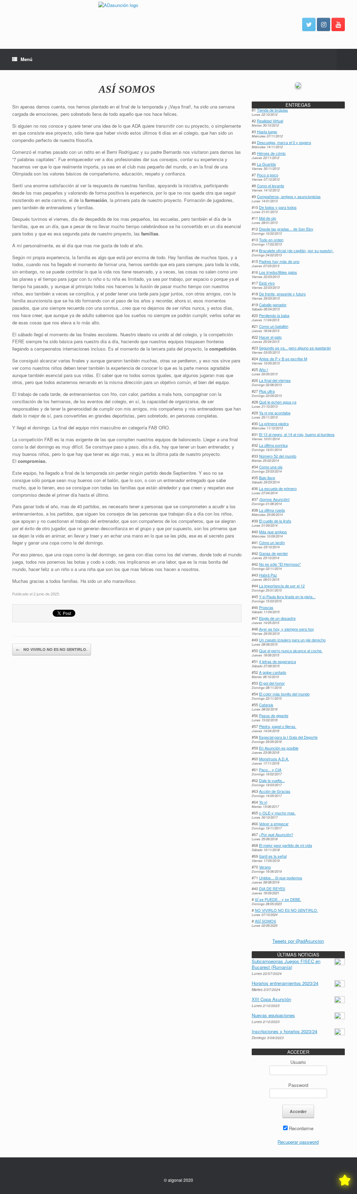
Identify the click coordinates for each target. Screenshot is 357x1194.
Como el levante (270, 185)
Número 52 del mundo (277, 456)
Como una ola (270, 467)
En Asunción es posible (278, 748)
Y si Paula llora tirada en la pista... (287, 596)
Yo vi (263, 802)
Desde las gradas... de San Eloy (286, 229)
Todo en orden (271, 239)
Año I (263, 369)
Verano (265, 867)
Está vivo (267, 283)
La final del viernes (275, 380)
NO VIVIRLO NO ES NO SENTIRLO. (51, 649)
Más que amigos (273, 531)
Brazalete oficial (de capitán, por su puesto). (296, 250)
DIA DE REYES (272, 888)
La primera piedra (274, 423)
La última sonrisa (273, 445)
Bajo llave (267, 477)
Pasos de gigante (273, 715)
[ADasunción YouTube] (338, 24)
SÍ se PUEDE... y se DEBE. (278, 899)
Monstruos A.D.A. (274, 758)
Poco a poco (267, 175)
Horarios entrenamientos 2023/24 (285, 983)
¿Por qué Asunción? (276, 834)
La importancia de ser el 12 (282, 585)
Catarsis (266, 704)
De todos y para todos (278, 207)
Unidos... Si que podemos (280, 877)
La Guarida (266, 164)
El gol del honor (272, 683)
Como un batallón (273, 326)
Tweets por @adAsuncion (298, 941)
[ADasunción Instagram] (323, 24)
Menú (26, 59)
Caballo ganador (273, 304)
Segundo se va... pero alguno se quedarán (295, 348)
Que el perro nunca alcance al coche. (290, 650)
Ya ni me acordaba (274, 412)
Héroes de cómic (271, 153)
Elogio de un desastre (277, 618)
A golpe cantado (272, 672)
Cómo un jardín (272, 542)
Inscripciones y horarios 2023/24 (284, 1031)
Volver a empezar (274, 823)
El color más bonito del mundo (284, 694)
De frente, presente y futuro (282, 293)
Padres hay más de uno (279, 261)
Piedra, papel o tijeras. (277, 726)
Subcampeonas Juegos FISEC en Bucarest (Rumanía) (286, 964)
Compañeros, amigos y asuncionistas (289, 196)
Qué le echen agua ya (277, 402)
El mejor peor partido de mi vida (285, 845)
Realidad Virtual (270, 120)
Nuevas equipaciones (273, 1015)
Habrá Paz (268, 575)
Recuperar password (298, 1142)
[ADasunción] (178, 24)
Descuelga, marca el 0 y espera (284, 142)
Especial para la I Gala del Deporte (288, 737)
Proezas (266, 607)
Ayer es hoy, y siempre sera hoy (286, 629)
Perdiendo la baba (274, 315)
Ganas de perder (273, 553)
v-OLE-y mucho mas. (277, 813)
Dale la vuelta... (272, 780)
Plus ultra (267, 391)
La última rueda (272, 510)
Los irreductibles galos (278, 272)
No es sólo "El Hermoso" (280, 564)
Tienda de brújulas (272, 110)
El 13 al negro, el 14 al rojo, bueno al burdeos (297, 434)
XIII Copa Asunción (271, 999)
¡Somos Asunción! (274, 499)
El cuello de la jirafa (275, 521)
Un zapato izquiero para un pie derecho (292, 640)
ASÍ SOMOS (127, 89)
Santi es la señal (273, 856)
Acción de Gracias (274, 791)
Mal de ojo (267, 218)
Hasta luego (267, 131)
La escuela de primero (278, 488)
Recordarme (300, 1128)
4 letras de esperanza (277, 661)
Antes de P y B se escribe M (283, 358)
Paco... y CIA (270, 769)
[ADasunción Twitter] (309, 24)
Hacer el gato (270, 337)
